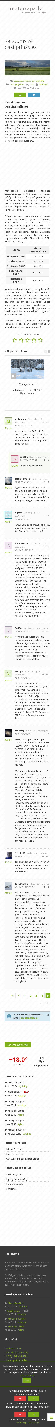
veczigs (19, 671)
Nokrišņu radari (14, 1348)
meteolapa (43, 84)
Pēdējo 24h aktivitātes (17, 1356)
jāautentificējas (30, 1017)
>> (47, 1003)
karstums (36, 80)
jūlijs (42, 80)
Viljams (18, 512)
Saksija (24, 456)
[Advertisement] (27, 22)
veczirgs (22, 1095)
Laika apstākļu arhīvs (16, 1360)
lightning (20, 730)
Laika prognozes (17, 84)
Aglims (21, 1114)
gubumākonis (20, 390)
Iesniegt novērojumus (17, 1044)
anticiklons (26, 80)
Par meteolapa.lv (14, 1183)
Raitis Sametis (22, 478)
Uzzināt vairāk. (27, 1375)
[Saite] (27, 369)
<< (12, 995)
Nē (19, 1398)
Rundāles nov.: (17, 1091)
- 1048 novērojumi (41, 853)
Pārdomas (11, 1188)
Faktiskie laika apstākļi (17, 1352)
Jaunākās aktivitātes (19, 1076)
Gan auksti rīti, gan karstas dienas (22, 1158)
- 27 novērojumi (41, 457)
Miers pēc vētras (15, 1082)
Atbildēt (8, 428)
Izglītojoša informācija (17, 1179)
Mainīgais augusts (16, 1101)
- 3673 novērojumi (40, 730)
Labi (27, 1380)
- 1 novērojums (43, 479)
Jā (34, 1398)
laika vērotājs (22, 543)
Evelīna (18, 628)
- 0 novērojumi (41, 628)
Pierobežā (20, 853)
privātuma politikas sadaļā (27, 1422)
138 (32, 84)
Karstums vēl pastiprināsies (16, 104)
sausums (18, 80)
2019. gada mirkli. (27, 384)
